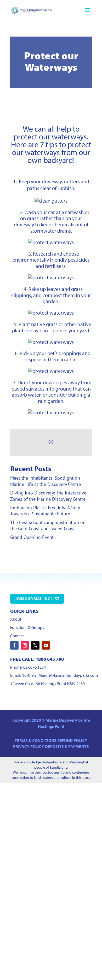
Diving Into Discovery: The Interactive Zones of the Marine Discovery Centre (48, 496)
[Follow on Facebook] (14, 645)
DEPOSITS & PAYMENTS (67, 746)
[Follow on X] (35, 645)
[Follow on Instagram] (25, 645)
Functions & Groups (27, 627)
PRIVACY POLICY (29, 746)
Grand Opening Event (32, 537)
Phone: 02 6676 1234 (28, 667)
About (15, 619)
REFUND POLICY (72, 740)
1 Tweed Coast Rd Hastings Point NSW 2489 (47, 683)
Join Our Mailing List (37, 598)
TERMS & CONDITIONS (36, 740)
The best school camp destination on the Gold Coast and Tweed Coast (48, 525)
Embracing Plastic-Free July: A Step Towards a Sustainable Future (45, 511)
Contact (17, 635)
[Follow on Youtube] (46, 645)
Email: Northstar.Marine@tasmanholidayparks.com (54, 675)
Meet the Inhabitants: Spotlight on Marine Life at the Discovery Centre (45, 481)
